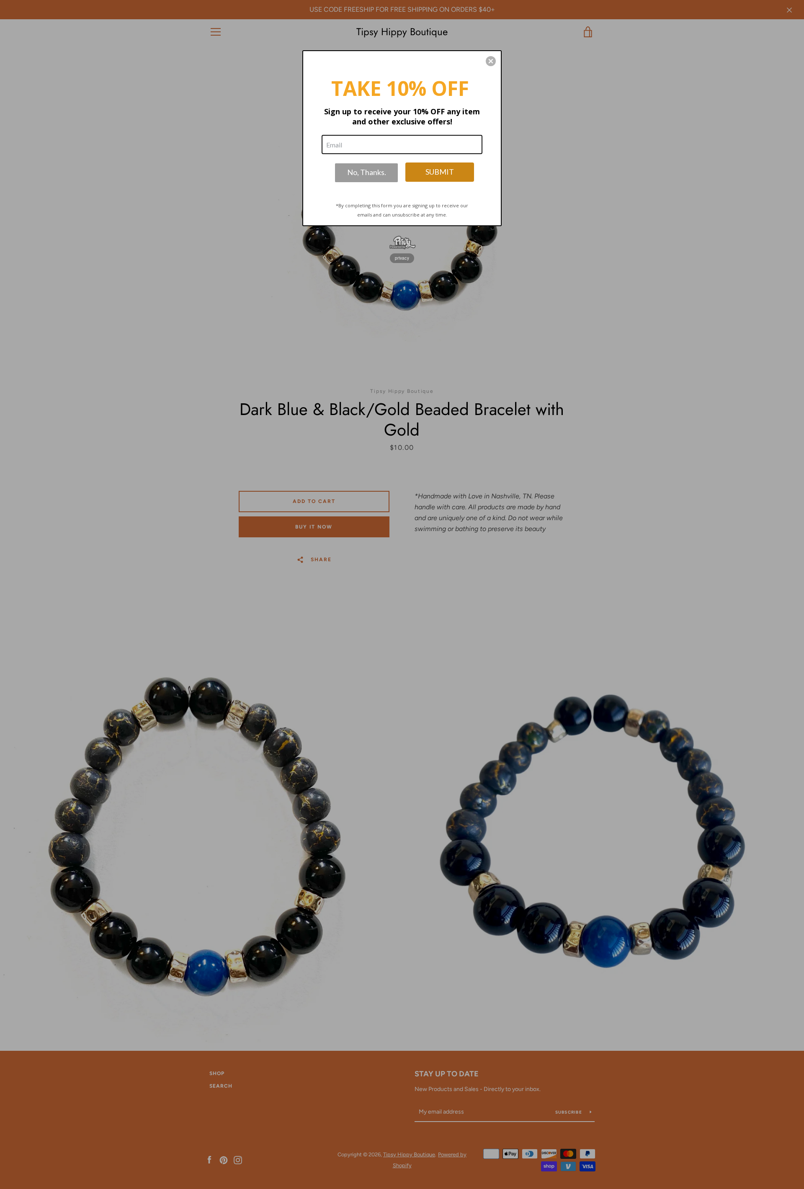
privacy (402, 258)
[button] (491, 61)
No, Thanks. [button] (366, 172)
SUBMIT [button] (439, 171)
